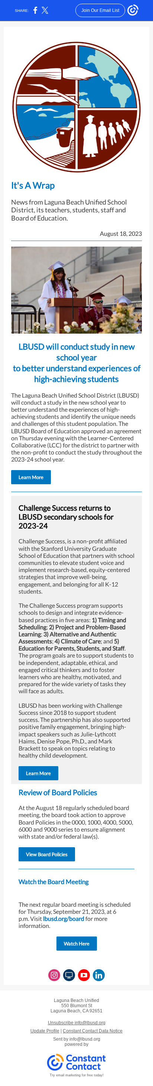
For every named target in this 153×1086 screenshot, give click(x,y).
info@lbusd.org (84, 1039)
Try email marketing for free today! (77, 1075)
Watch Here (76, 944)
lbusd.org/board (63, 918)
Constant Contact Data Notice (93, 1031)
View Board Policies (47, 854)
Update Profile (44, 1031)
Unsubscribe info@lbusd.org (76, 1022)
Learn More (31, 477)
